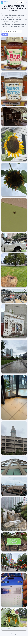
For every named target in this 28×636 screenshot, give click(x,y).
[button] (26, 2)
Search (5, 34)
